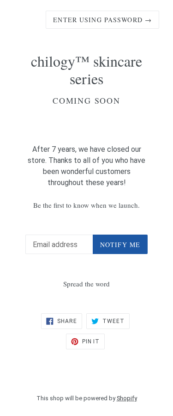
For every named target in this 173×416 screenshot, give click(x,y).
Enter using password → (102, 19)
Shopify (127, 398)
